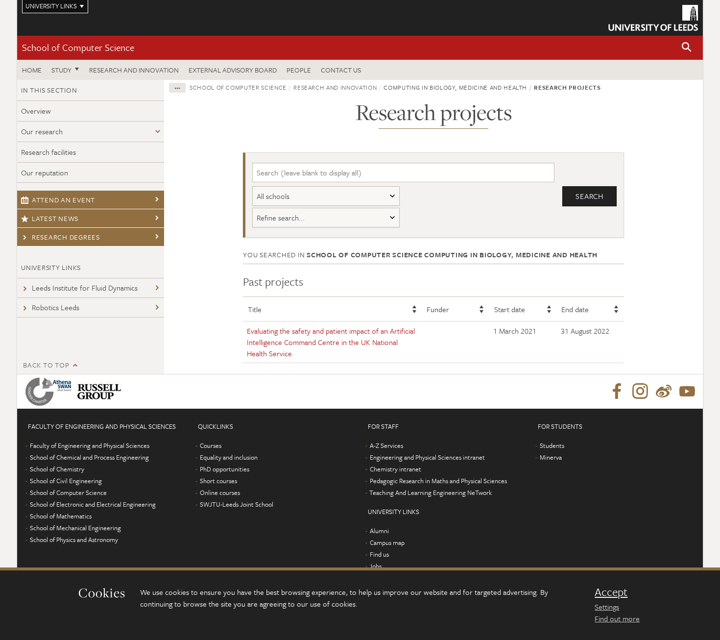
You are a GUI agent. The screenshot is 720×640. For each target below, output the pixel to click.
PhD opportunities (224, 469)
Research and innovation (335, 87)
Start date (509, 309)
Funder (438, 309)
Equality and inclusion (229, 457)
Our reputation (44, 172)
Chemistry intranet (395, 469)
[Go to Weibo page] (664, 391)
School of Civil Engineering (66, 481)
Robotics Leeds (55, 307)
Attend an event (63, 200)
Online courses (220, 492)
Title (255, 309)
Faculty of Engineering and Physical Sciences (89, 445)
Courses (210, 445)
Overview (36, 110)
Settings (607, 606)
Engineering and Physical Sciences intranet (427, 457)
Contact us (341, 70)
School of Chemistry (57, 469)
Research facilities (48, 152)
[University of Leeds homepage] (653, 18)
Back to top (46, 365)
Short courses (218, 481)
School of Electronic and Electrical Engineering (93, 504)
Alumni (379, 531)
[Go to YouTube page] (687, 391)
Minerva (551, 457)
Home (32, 70)
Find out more (617, 618)
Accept (611, 592)
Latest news (55, 218)
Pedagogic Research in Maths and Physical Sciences (438, 481)
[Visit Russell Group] (101, 391)
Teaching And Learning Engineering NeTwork (430, 492)
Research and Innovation (134, 70)
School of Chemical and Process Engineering (89, 457)
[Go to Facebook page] (616, 391)
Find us (379, 554)
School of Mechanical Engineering (75, 528)
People (299, 70)
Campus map (387, 542)
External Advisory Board (233, 70)
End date (575, 309)
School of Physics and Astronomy (74, 539)
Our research (42, 131)
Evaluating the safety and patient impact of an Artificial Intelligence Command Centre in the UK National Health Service (331, 342)
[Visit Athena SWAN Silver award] (50, 391)
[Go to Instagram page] (640, 391)
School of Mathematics (61, 516)
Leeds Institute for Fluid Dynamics (85, 287)
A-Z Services (386, 445)
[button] (686, 48)
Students (552, 445)
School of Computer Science (78, 47)
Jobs (375, 566)
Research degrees (66, 237)
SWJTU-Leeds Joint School (236, 504)
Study (61, 70)
